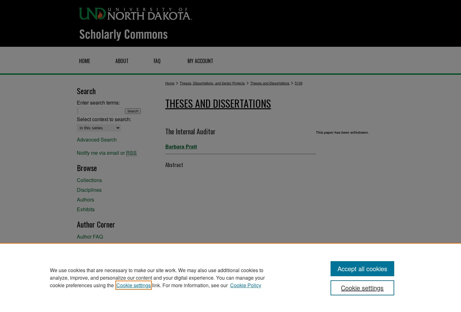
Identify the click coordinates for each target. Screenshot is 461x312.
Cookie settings (133, 285)
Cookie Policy (245, 285)
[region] (230, 277)
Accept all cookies (362, 268)
